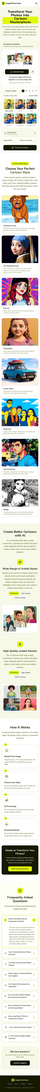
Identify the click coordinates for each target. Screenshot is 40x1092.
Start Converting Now (20, 869)
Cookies (22, 1084)
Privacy (10, 1084)
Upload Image (18, 72)
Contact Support (20, 1063)
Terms (16, 1084)
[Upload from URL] (32, 71)
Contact (30, 1084)
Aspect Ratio (8, 140)
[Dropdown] (34, 140)
